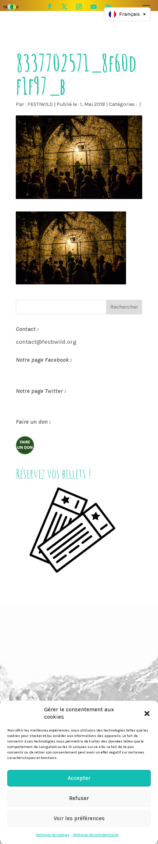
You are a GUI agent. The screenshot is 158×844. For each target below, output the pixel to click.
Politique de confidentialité (96, 835)
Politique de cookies (52, 835)
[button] (147, 713)
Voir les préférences (79, 818)
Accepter (79, 778)
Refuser (79, 798)
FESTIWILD (40, 104)
